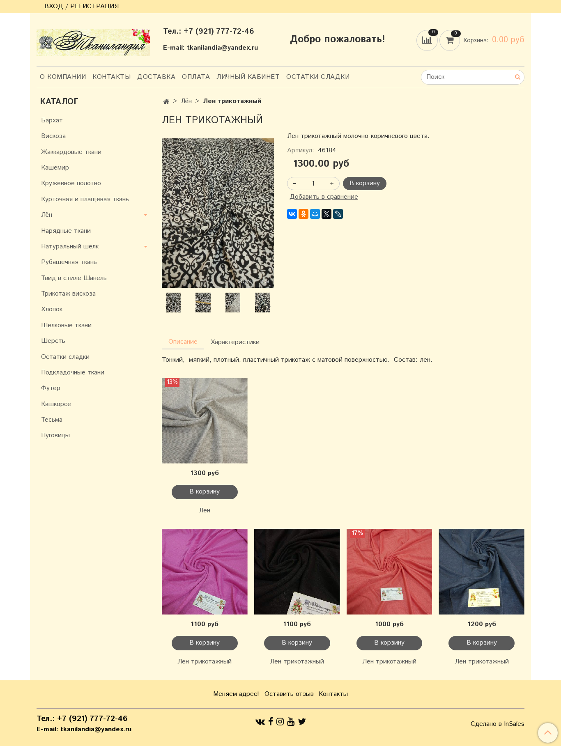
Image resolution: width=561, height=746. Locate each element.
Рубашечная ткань (69, 262)
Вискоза (53, 136)
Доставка (156, 77)
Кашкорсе (56, 404)
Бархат (52, 120)
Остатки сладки (317, 77)
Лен (204, 510)
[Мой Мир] (315, 214)
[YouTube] (290, 722)
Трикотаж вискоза (68, 293)
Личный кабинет (248, 77)
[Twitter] (302, 722)
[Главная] (166, 102)
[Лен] (205, 421)
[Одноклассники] (303, 214)
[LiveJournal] (338, 214)
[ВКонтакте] (292, 214)
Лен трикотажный (204, 661)
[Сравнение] (427, 40)
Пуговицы (55, 435)
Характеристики (235, 342)
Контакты (111, 77)
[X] (326, 214)
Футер (50, 388)
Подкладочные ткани (72, 372)
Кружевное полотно (71, 183)
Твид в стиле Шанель (74, 278)
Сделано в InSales (497, 724)
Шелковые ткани (66, 325)
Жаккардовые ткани (71, 152)
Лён (186, 101)
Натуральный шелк (70, 246)
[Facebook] (270, 722)
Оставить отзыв (289, 694)
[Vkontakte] (260, 722)
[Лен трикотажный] (218, 213)
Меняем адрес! (236, 694)
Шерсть (53, 341)
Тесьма (51, 420)
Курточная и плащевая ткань (85, 199)
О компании (63, 77)
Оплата (196, 77)
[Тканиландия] (93, 41)
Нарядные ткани (66, 231)
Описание (183, 342)
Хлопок (51, 309)
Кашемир (55, 167)
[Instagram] (280, 722)
